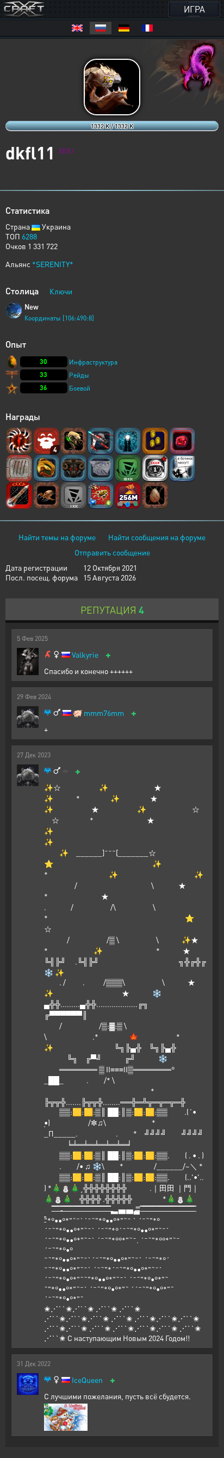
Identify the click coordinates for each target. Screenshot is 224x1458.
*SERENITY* (52, 264)
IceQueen (87, 1380)
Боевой (79, 388)
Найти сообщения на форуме (157, 537)
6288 (29, 236)
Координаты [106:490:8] (59, 318)
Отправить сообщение (112, 552)
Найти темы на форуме (57, 537)
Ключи (60, 291)
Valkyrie (85, 654)
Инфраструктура (93, 362)
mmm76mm (104, 713)
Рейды (79, 375)
